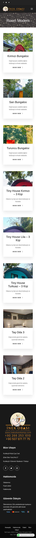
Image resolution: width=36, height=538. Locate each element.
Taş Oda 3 (18, 332)
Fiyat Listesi (7, 486)
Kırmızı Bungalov (18, 56)
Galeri (24, 527)
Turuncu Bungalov (18, 148)
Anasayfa (8, 527)
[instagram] (17, 468)
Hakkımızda (7, 489)
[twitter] (8, 2)
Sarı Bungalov (18, 102)
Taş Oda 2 (18, 378)
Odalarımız (6, 482)
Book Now (17, 67)
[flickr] (6, 2)
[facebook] (3, 2)
